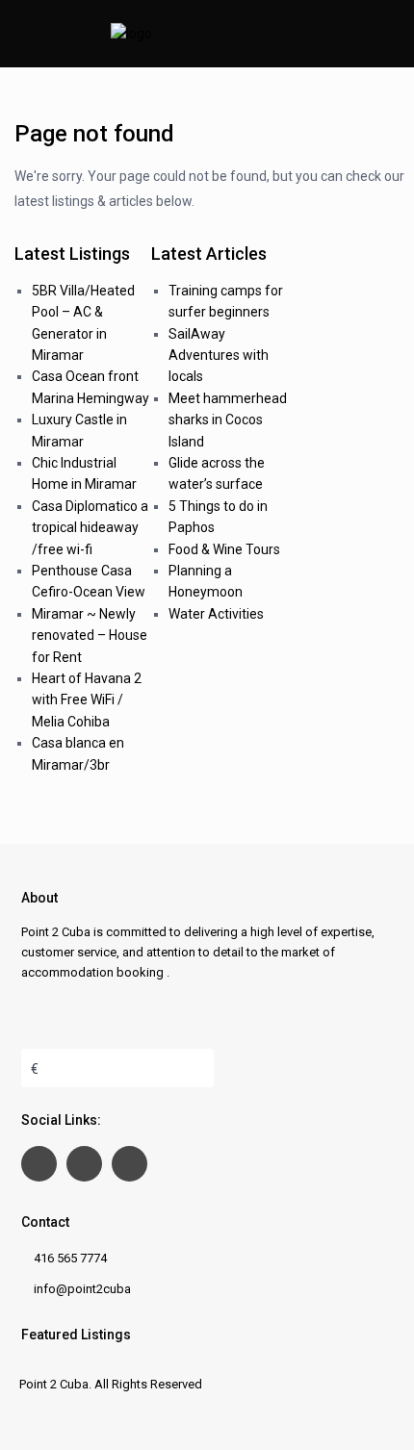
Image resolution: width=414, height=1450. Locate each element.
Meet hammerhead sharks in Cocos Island (227, 420)
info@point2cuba (82, 1289)
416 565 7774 (70, 1258)
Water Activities (216, 614)
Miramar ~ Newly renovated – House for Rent (89, 635)
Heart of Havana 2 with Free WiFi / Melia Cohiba (87, 700)
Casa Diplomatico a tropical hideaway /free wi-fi (90, 527)
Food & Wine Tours (224, 549)
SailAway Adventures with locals (218, 355)
